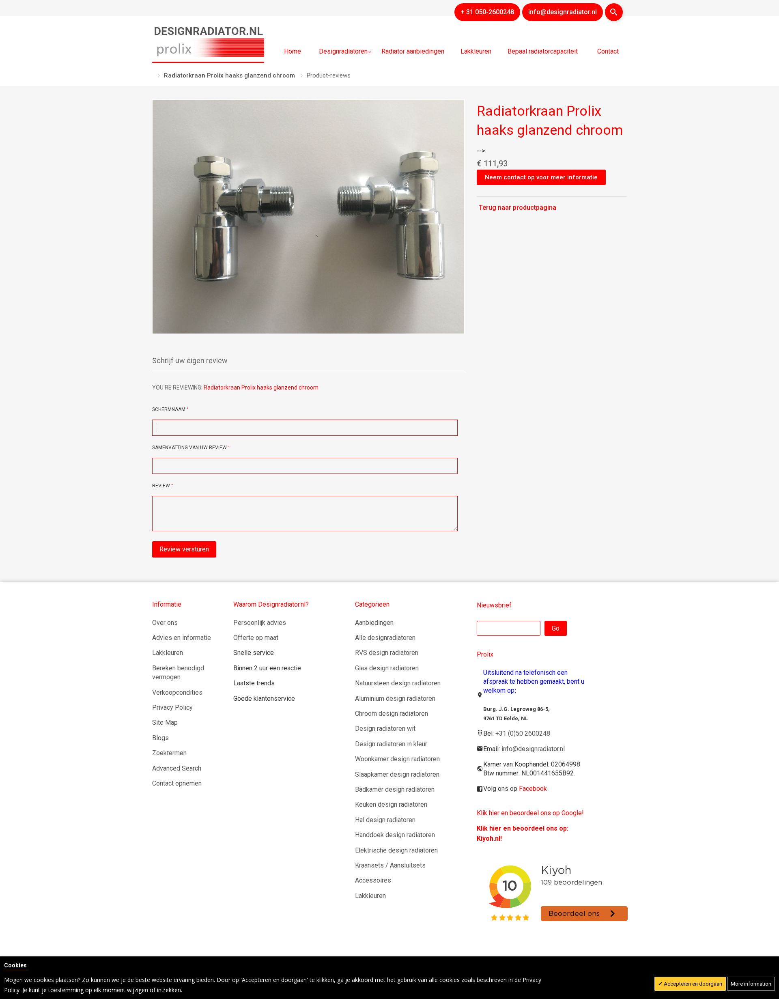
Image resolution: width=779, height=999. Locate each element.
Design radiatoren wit (385, 728)
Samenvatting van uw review (189, 447)
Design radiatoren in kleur (391, 744)
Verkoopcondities (177, 692)
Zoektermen (169, 753)
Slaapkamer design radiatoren (397, 774)
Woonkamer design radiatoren (397, 759)
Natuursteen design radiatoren (398, 683)
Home (292, 51)
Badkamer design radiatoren (395, 789)
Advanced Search (176, 768)
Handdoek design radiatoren (395, 835)
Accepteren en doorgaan (692, 984)
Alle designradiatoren (385, 638)
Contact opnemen (177, 783)
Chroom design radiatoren (391, 713)
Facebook (533, 788)
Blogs (160, 738)
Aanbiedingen (374, 623)
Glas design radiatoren (387, 668)
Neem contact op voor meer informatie (541, 177)
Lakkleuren (167, 653)
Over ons (165, 623)
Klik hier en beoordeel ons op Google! (530, 813)
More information (751, 984)
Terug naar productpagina (517, 207)
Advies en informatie (181, 638)
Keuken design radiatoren (391, 804)
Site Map (165, 722)
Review (161, 486)
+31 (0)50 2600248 (522, 733)
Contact (608, 51)
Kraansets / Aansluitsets (390, 865)
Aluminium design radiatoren (395, 698)
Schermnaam (169, 409)
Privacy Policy (172, 707)
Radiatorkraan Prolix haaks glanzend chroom (229, 75)
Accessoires (373, 880)
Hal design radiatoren (385, 820)
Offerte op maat (255, 638)
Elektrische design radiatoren (396, 850)
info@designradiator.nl (533, 749)
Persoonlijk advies (259, 623)
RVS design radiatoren (386, 653)
